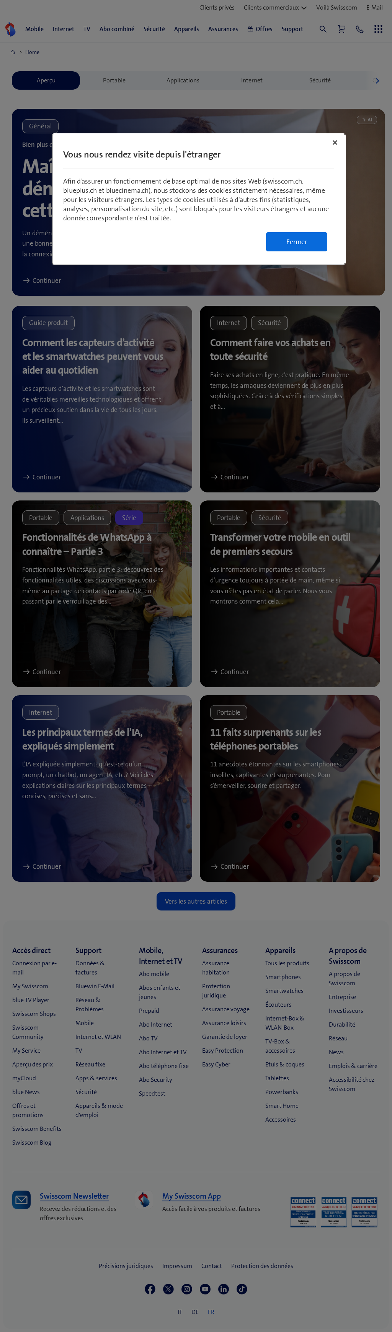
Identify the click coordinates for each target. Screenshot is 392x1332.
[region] (199, 199)
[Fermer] (335, 142)
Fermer (296, 241)
